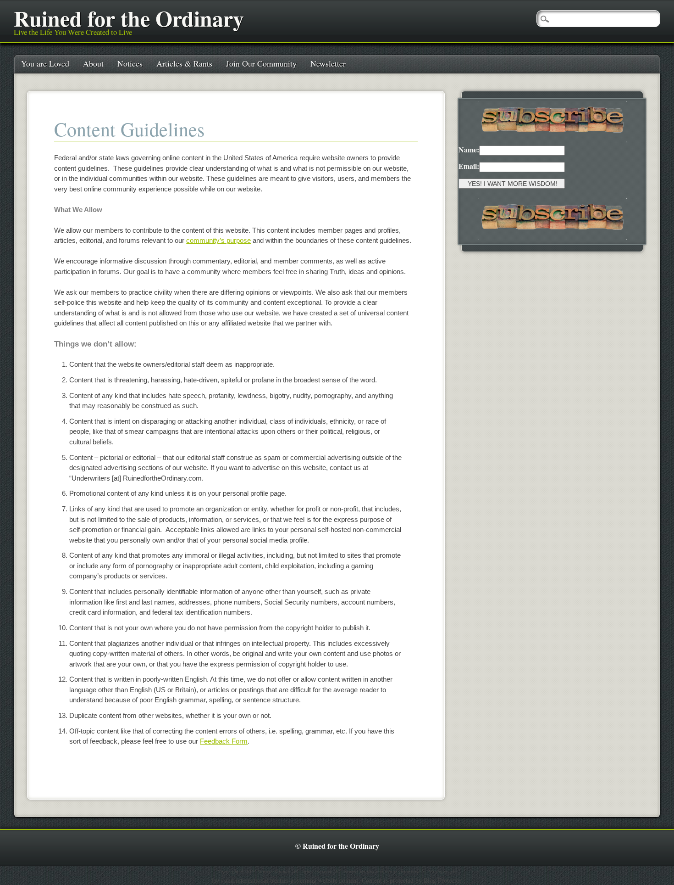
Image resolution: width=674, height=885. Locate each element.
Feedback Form (224, 741)
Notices (130, 63)
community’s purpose (218, 240)
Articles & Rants (184, 63)
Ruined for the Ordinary (129, 18)
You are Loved (45, 63)
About (93, 63)
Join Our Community (261, 63)
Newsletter (328, 63)
